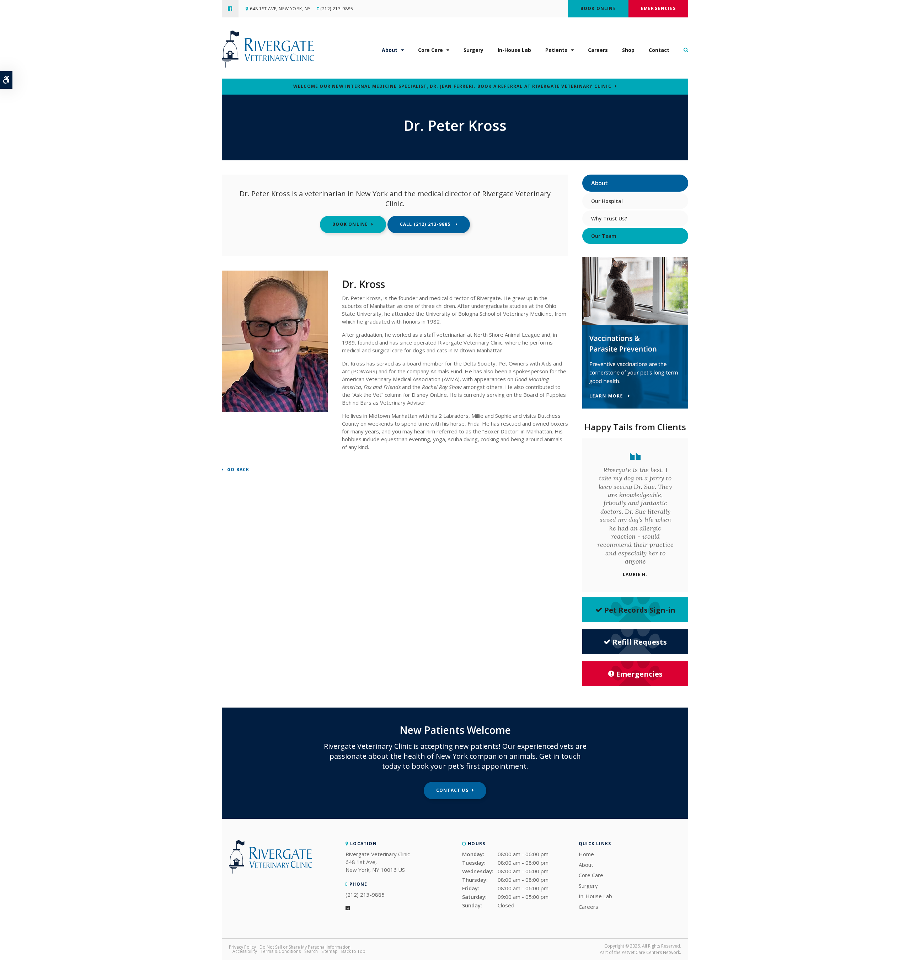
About (586, 864)
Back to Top (353, 951)
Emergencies (658, 8)
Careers (598, 50)
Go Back (238, 470)
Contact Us (452, 790)
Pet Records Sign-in (639, 610)
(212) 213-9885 (336, 9)
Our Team (603, 236)
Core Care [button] (430, 50)
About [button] (389, 50)
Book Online (598, 8)
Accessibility (244, 951)
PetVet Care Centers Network (651, 952)
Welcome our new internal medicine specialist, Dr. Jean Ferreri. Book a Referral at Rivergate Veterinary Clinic (452, 86)
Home (586, 854)
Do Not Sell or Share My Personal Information (304, 947)
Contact (659, 50)
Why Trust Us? (609, 218)
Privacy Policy (242, 947)
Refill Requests (639, 642)
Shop (628, 50)
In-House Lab (514, 50)
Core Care (591, 875)
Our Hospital (607, 201)
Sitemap (329, 951)
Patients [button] (556, 50)
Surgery (473, 50)
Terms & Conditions (281, 951)
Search (311, 951)
